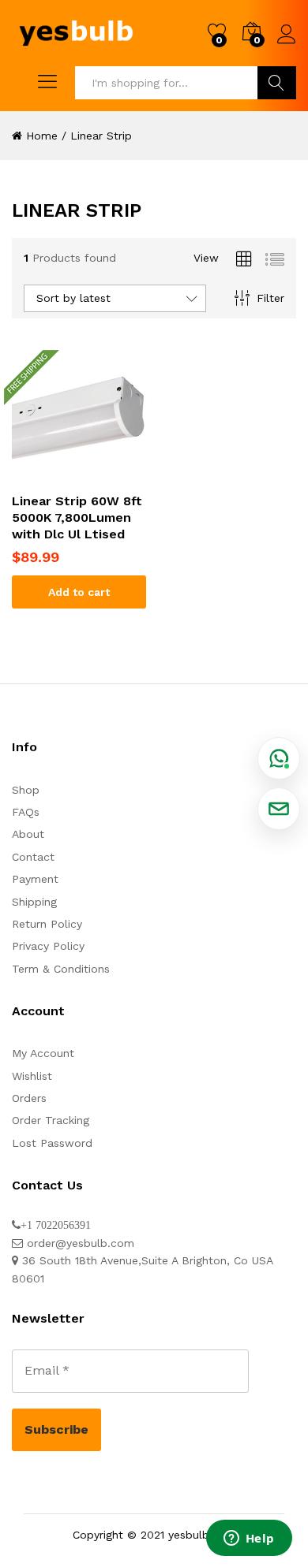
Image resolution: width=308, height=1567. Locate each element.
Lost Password (52, 1143)
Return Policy (47, 923)
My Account (43, 1053)
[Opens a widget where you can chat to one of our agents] (248, 1539)
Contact (33, 856)
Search (276, 82)
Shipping (34, 901)
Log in (286, 44)
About (28, 834)
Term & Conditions (61, 968)
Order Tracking (50, 1120)
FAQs (25, 812)
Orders (29, 1098)
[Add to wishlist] (79, 474)
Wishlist (32, 1076)
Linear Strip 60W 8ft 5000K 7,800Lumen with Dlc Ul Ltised (77, 517)
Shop (25, 790)
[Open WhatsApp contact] (278, 758)
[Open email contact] (278, 808)
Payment (35, 879)
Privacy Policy (48, 946)
